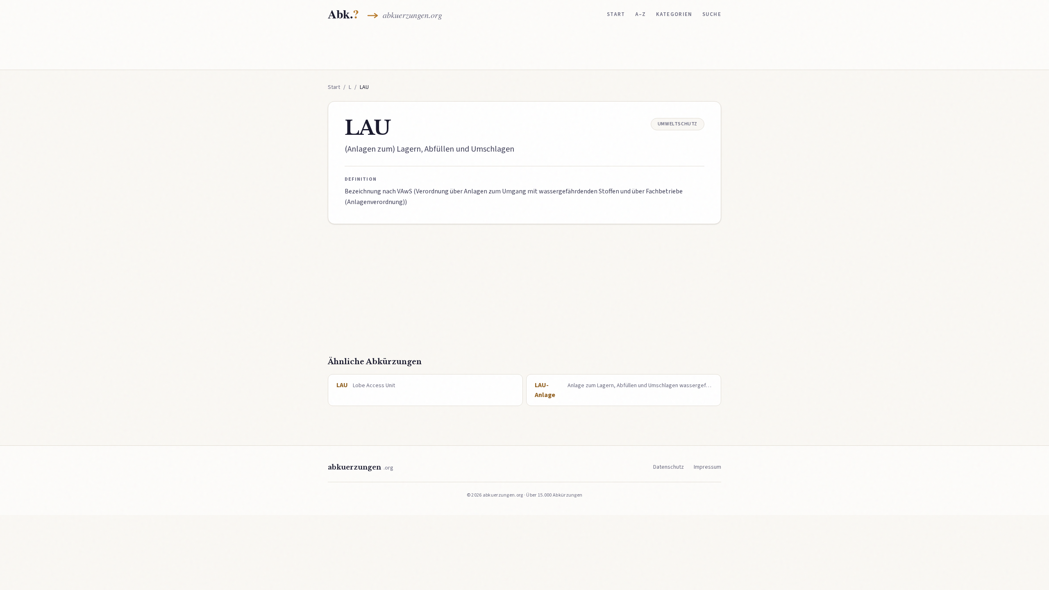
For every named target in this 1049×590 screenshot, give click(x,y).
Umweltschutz (677, 123)
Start (616, 14)
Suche (712, 14)
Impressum (707, 467)
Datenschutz (668, 467)
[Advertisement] (524, 48)
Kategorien (674, 14)
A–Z (640, 14)
